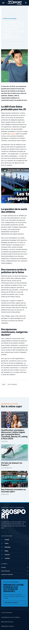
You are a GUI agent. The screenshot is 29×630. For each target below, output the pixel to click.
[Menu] (3, 3)
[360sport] (15, 3)
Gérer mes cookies (7, 626)
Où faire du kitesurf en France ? (11, 464)
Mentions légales (7, 621)
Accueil (4, 13)
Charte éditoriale (14, 571)
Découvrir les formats (14, 602)
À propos (14, 567)
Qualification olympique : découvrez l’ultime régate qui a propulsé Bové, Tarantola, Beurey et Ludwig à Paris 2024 (14, 434)
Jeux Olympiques (12, 384)
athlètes (12, 134)
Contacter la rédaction (14, 574)
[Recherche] (25, 3)
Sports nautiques (11, 13)
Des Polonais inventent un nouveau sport (13, 491)
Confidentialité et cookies (10, 617)
